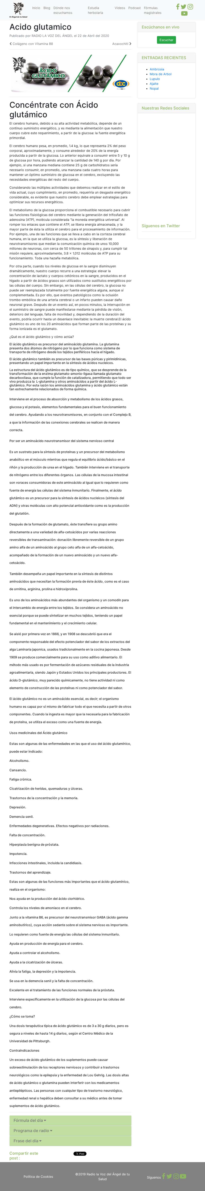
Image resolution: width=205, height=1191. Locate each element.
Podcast (134, 8)
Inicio (36, 8)
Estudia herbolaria (95, 10)
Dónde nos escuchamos (62, 10)
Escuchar (166, 40)
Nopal (154, 88)
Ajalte (154, 84)
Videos (120, 8)
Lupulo (155, 79)
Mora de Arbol (161, 74)
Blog (46, 8)
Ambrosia (157, 69)
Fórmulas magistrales (152, 10)
